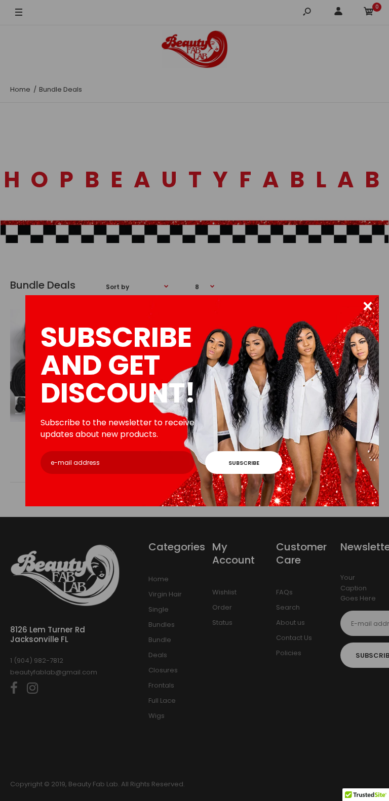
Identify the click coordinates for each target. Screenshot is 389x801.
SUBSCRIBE (243, 463)
